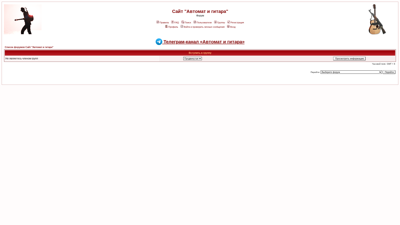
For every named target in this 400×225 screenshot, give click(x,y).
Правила (164, 22)
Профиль (173, 27)
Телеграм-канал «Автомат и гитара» (203, 41)
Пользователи (204, 22)
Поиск (188, 22)
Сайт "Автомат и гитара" (200, 11)
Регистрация (237, 22)
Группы (221, 22)
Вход (232, 27)
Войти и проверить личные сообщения (204, 27)
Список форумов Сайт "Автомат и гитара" (29, 47)
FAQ (176, 22)
